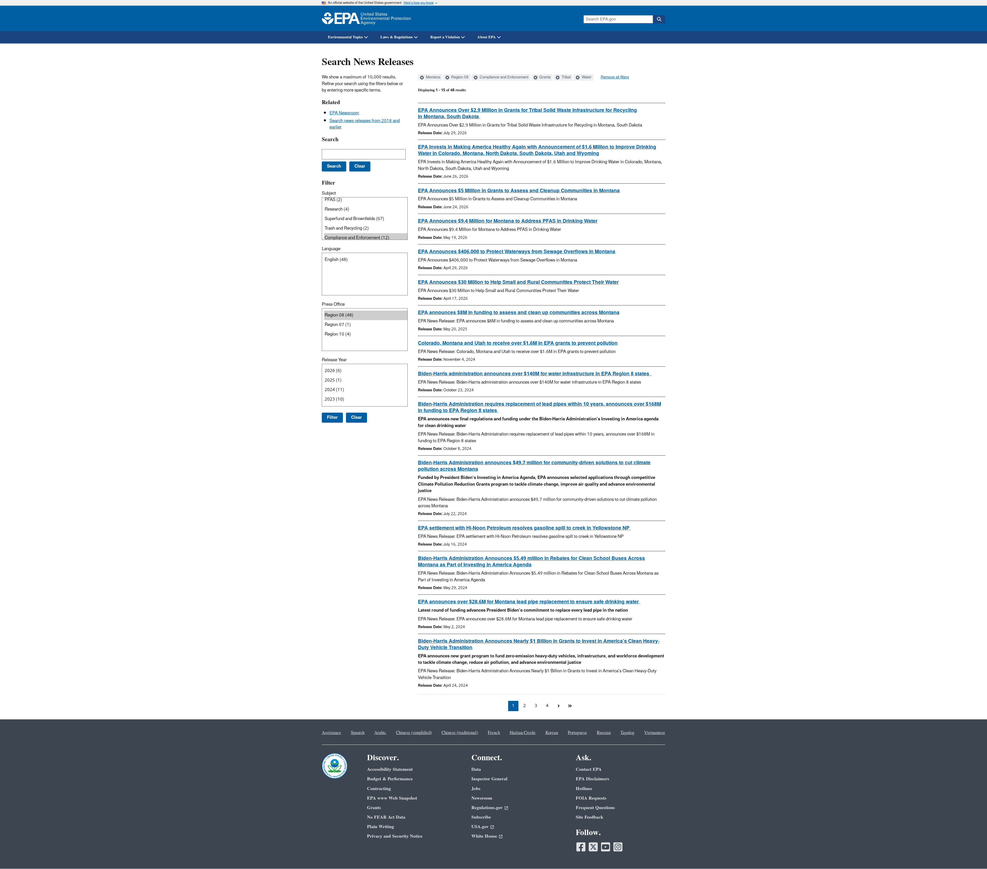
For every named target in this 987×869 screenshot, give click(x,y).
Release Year (334, 360)
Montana (432, 77)
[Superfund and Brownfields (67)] (365, 219)
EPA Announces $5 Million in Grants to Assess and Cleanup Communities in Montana (519, 191)
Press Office (333, 304)
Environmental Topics (345, 37)
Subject (329, 193)
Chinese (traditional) (460, 732)
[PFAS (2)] (365, 200)
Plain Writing (380, 826)
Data (476, 769)
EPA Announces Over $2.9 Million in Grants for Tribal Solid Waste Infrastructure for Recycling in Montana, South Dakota (527, 113)
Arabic (380, 732)
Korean (551, 732)
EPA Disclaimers (592, 779)
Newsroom (481, 798)
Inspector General (489, 779)
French (494, 732)
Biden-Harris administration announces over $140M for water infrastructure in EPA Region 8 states (535, 374)
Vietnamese (654, 732)
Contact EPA (589, 769)
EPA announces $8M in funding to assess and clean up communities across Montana (518, 312)
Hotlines (584, 788)
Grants (544, 77)
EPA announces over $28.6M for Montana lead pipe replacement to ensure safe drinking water (529, 602)
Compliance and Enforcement (503, 77)
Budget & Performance (390, 779)
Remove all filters (615, 77)
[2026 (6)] (365, 371)
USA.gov (480, 826)
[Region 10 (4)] (365, 334)
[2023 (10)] (365, 399)
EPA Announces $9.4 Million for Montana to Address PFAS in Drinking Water (507, 221)
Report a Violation (445, 37)
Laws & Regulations (396, 37)
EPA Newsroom (344, 113)
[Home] (366, 18)
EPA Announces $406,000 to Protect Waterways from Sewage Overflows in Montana (516, 252)
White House (484, 836)
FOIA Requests (591, 798)
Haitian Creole (523, 732)
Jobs (475, 788)
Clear (356, 417)
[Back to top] (973, 855)
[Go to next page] (558, 706)
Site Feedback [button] (589, 817)
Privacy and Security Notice (395, 836)
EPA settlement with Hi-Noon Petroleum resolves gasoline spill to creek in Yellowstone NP (524, 528)
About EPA (486, 37)
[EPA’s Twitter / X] (593, 847)
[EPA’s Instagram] (618, 847)
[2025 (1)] (365, 380)
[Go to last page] (570, 706)
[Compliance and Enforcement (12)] (365, 238)
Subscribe (481, 817)
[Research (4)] (365, 209)
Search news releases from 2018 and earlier (365, 124)
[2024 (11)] (365, 390)
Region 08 (459, 77)
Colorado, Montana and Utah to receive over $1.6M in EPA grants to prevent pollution (518, 343)
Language (331, 249)
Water (586, 77)
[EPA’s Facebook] (581, 847)
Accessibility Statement (390, 769)
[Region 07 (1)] (365, 325)
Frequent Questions (595, 807)
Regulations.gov (487, 807)
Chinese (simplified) (414, 732)
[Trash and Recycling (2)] (365, 228)
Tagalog (627, 732)
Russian (604, 732)
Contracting (379, 788)
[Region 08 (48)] (365, 315)
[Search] (659, 19)
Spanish (357, 732)
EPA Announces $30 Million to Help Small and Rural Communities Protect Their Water (518, 282)
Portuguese (577, 732)
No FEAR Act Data (386, 817)
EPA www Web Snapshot (392, 798)
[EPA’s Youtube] (605, 847)
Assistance (331, 732)
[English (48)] (365, 260)
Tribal (566, 77)
